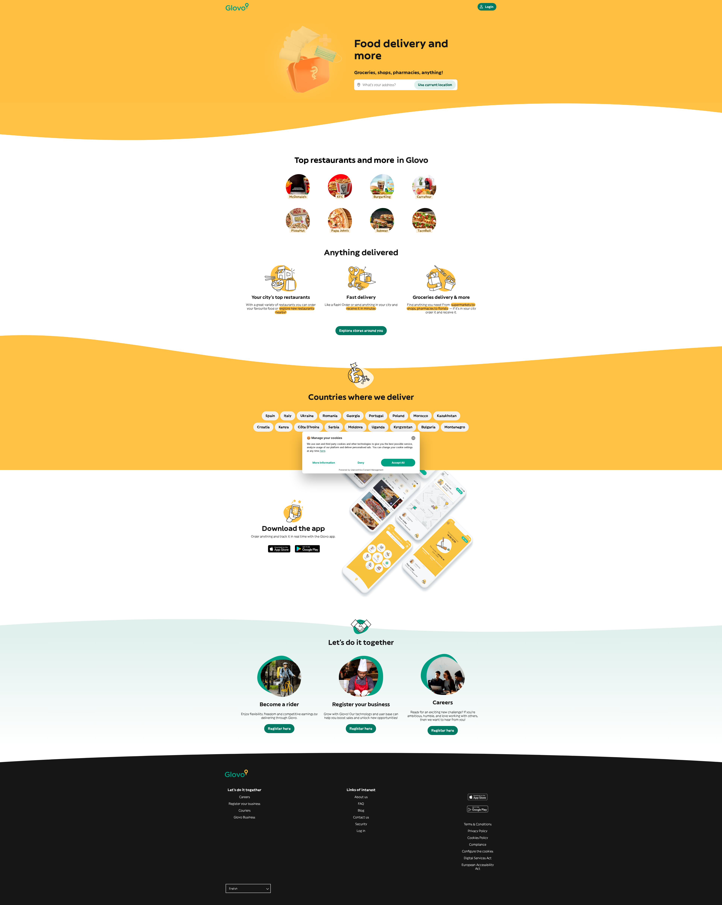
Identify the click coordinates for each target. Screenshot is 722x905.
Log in (361, 831)
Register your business (244, 804)
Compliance (477, 844)
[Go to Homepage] (237, 7)
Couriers (244, 810)
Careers (244, 797)
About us (361, 797)
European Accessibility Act (478, 866)
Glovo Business (244, 817)
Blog (361, 810)
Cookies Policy (477, 838)
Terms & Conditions (477, 824)
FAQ (361, 804)
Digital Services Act (477, 858)
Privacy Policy (477, 831)
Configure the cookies (477, 851)
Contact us (361, 817)
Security (361, 824)
